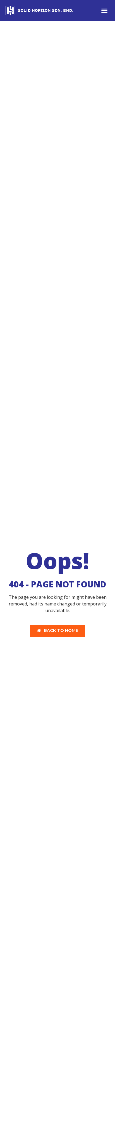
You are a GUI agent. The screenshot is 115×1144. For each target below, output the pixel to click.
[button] (104, 11)
